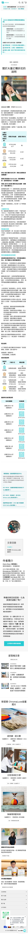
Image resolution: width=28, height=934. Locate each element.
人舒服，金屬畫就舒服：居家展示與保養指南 (17, 677)
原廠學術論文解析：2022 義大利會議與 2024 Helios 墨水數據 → (13, 504)
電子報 (3, 903)
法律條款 (3, 891)
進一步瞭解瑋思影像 (14, 820)
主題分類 (15, 62)
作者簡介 (10, 547)
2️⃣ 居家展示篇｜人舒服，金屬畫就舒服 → (13, 47)
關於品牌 (3, 899)
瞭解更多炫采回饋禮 (7, 887)
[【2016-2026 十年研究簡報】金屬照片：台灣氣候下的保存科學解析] (5, 686)
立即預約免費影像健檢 (14, 643)
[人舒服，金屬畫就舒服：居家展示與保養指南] (5, 675)
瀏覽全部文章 (14, 659)
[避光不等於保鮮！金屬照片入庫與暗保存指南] (5, 666)
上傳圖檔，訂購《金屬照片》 (14, 744)
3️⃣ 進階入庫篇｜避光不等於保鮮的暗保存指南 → (14, 51)
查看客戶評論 (5, 855)
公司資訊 (3, 907)
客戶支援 (3, 895)
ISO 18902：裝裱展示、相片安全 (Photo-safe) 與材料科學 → (12, 496)
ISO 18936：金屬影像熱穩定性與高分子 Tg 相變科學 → (13, 489)
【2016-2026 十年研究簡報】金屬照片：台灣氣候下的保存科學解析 (18, 688)
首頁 (11, 62)
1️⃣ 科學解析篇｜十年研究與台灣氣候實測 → (14, 45)
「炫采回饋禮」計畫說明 (8, 354)
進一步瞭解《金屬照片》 (14, 783)
